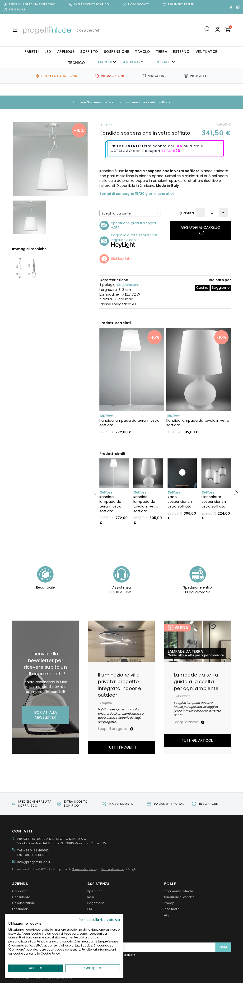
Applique (65, 51)
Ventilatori (207, 51)
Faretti (31, 51)
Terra (161, 51)
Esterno (181, 51)
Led (48, 51)
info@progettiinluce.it (33, 862)
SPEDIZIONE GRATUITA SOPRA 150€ (32, 4)
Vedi (126, 955)
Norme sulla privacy (84, 869)
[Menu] (15, 30)
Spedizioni (95, 891)
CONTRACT (160, 61)
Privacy (168, 903)
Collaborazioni (23, 903)
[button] (228, 30)
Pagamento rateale (178, 891)
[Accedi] (217, 30)
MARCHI (105, 61)
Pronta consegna (59, 75)
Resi (90, 897)
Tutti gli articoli (197, 740)
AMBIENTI (131, 61)
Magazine (157, 75)
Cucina (202, 287)
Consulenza (21, 897)
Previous (6, 159)
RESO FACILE (17, 9)
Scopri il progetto (113, 728)
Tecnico (76, 62)
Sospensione (116, 51)
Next (94, 159)
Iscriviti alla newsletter (45, 715)
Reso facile (171, 909)
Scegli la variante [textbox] (116, 213)
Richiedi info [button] (121, 258)
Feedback (20, 909)
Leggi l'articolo (186, 722)
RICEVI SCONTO (138, 4)
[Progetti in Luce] (47, 30)
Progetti (199, 75)
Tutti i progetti (121, 747)
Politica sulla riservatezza (99, 920)
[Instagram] (238, 7)
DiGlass (105, 125)
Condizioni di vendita (179, 897)
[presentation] (94, 492)
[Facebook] (231, 7)
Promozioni (112, 75)
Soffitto (89, 51)
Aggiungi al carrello (200, 227)
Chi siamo (20, 891)
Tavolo (142, 51)
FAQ (90, 909)
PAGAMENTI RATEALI (181, 4)
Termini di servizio (112, 869)
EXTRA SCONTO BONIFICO (91, 4)
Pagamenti (95, 903)
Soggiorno (221, 287)
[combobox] (129, 213)
